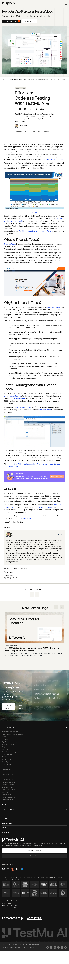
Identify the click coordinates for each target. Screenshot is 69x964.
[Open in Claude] (8, 578)
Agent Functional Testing (9, 742)
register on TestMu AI (23, 407)
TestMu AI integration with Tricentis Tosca (35, 231)
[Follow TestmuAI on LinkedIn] (55, 947)
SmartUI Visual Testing (8, 789)
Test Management (7, 757)
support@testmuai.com (21, 518)
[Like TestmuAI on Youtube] (58, 947)
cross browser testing (12, 396)
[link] (8, 4)
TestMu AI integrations (44, 507)
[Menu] (66, 4)
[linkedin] (53, 131)
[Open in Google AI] (22, 869)
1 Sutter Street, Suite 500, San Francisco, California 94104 (11, 907)
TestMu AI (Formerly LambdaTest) (12, 79)
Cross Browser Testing (9, 752)
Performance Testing (8, 767)
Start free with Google (10, 21)
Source (34, 212)
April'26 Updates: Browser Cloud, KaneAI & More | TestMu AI (30, 648)
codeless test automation (53, 159)
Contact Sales (8, 707)
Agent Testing (6, 739)
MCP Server (5, 749)
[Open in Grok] (14, 578)
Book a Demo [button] (34, 856)
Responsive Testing (8, 784)
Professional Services (8, 797)
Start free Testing (33, 850)
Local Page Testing (8, 774)
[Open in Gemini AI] (17, 578)
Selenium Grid (19, 398)
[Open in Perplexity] (11, 578)
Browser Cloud (6, 769)
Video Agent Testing (8, 744)
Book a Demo (21, 707)
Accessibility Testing (8, 782)
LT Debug (5, 772)
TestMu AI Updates (20, 88)
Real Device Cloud (7, 754)
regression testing (53, 307)
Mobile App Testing (8, 759)
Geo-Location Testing (8, 779)
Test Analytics (6, 794)
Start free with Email (30, 21)
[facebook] (51, 131)
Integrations (6, 792)
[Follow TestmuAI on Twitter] (51, 947)
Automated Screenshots (9, 777)
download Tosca (44, 410)
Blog (25, 79)
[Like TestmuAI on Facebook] (47, 947)
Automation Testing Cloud (10, 732)
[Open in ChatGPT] (5, 578)
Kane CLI (4, 737)
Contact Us (34, 918)
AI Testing (5, 762)
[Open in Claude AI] (12, 869)
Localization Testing (8, 787)
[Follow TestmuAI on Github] (62, 947)
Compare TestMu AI (8, 800)
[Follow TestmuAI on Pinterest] (65, 947)
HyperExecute (6, 764)
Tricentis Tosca (10, 244)
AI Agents (5, 747)
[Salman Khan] (34, 547)
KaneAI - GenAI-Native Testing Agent (13, 734)
